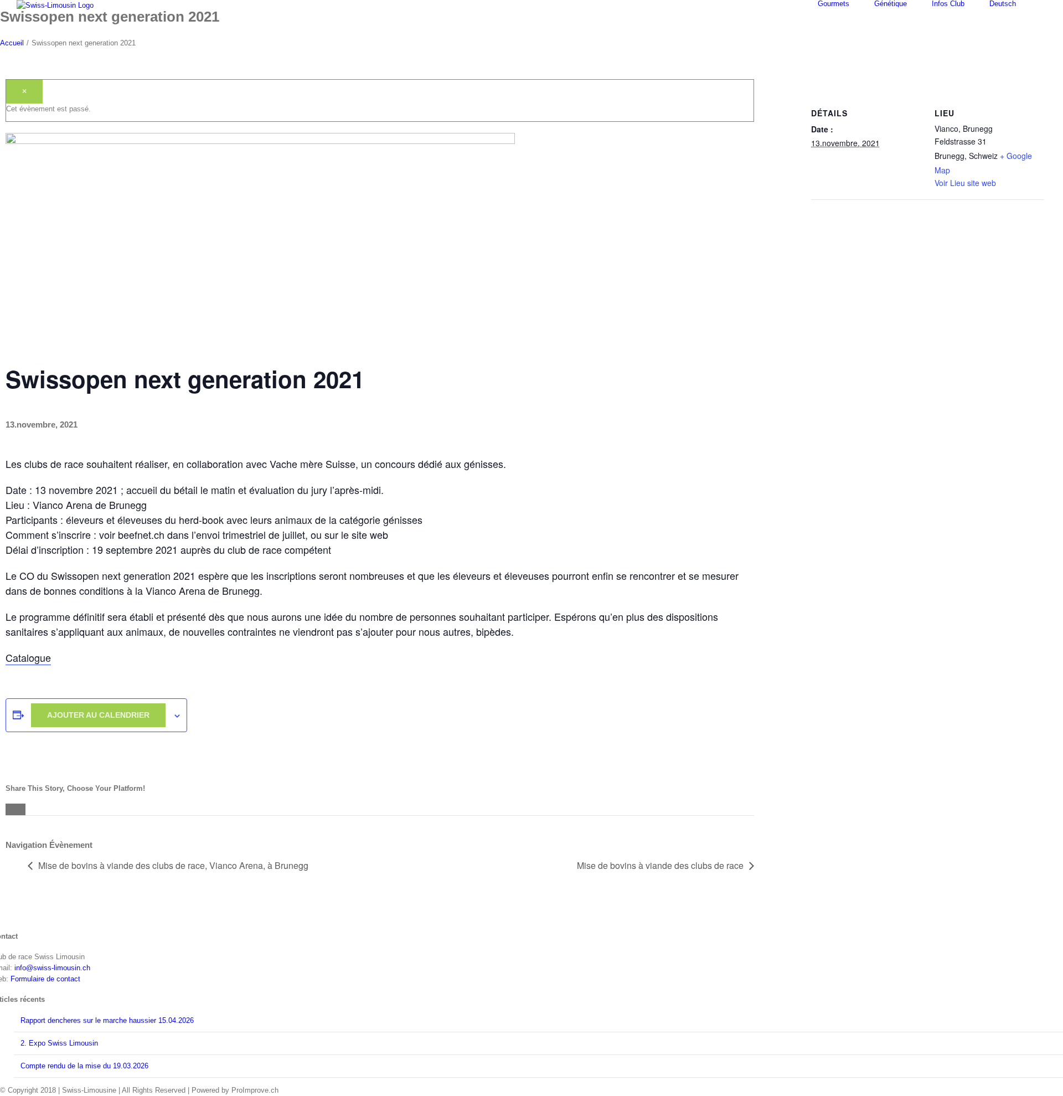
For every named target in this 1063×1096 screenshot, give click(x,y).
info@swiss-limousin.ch (52, 968)
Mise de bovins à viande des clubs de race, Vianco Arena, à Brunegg (173, 865)
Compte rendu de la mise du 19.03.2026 (84, 1066)
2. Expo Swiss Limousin (59, 1043)
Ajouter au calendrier (98, 715)
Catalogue (28, 657)
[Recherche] (1043, 3)
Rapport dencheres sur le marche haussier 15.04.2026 (107, 1020)
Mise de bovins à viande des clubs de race (660, 865)
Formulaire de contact (45, 979)
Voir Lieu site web (965, 182)
